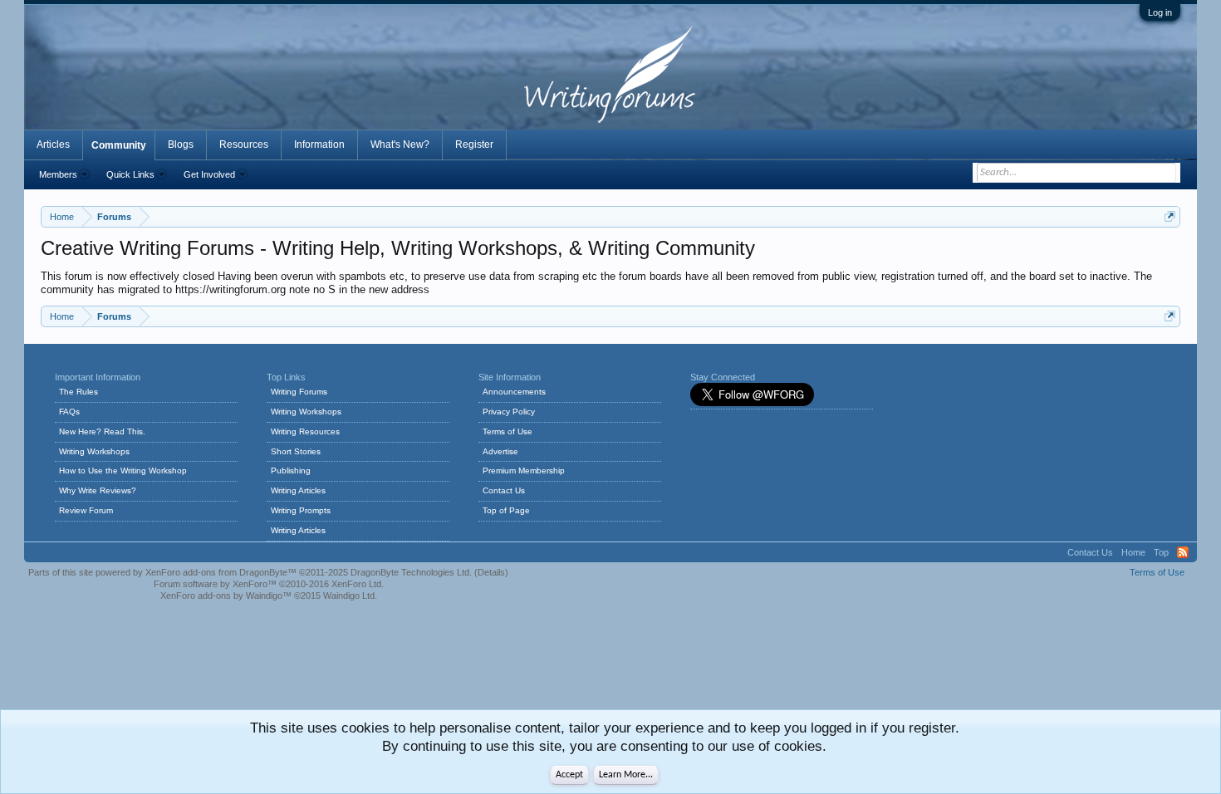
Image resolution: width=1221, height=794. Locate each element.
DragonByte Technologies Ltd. (411, 572)
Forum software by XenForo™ (269, 584)
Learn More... (626, 775)
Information (319, 144)
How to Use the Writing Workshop (123, 470)
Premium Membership (524, 470)
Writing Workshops (94, 451)
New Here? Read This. (102, 431)
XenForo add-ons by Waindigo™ (226, 595)
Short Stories (296, 451)
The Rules (78, 391)
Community (118, 145)
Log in (1160, 12)
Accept (569, 775)
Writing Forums (299, 391)
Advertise (500, 451)
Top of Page (506, 510)
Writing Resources (305, 431)
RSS (1183, 552)
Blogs (181, 144)
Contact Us (504, 490)
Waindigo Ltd (349, 595)
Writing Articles (298, 490)
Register (474, 144)
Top (1161, 552)
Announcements (514, 391)
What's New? (399, 144)
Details (491, 572)
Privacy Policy (509, 411)
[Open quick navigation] (1170, 216)
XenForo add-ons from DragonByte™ (221, 572)
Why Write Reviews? (97, 490)
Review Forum (86, 510)
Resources (243, 144)
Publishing (291, 470)
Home (1133, 552)
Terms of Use (507, 431)
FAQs (69, 411)
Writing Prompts (301, 510)
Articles (53, 144)
